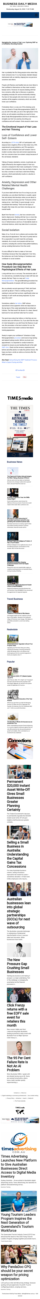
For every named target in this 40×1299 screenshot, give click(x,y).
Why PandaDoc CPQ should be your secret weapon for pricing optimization (17, 1273)
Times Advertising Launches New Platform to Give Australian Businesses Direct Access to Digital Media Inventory (19, 1166)
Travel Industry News (6, 1241)
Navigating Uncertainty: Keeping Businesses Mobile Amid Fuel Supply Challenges (18, 563)
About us (23, 1093)
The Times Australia (20, 1101)
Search (25, 1098)
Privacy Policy (10, 1098)
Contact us (17, 1093)
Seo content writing (33, 1095)
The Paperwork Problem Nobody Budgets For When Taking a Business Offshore (19, 477)
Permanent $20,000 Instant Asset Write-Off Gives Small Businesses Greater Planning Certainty (18, 796)
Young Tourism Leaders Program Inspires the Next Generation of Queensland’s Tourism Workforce (18, 1223)
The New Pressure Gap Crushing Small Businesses (18, 966)
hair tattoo (18, 303)
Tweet (18, 377)
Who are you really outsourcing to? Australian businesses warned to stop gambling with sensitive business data (18, 520)
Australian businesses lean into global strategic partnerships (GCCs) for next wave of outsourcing (19, 913)
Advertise (18, 1098)
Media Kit (30, 1098)
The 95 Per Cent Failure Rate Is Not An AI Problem (19, 1064)
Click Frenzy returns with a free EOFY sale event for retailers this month (18, 1015)
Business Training (5, 1187)
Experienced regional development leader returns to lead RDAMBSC (19, 585)
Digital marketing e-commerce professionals (14, 1095)
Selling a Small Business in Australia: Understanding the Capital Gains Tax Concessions (18, 854)
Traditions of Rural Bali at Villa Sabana (18, 613)
